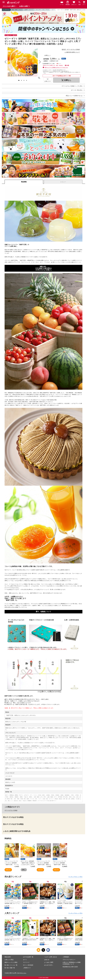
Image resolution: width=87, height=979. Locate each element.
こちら (24, 973)
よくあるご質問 (48, 962)
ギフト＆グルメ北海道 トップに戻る (72, 86)
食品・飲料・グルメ (17, 9)
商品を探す (8, 957)
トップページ (6, 9)
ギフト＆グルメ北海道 (11, 810)
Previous (6, 889)
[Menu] (3, 2)
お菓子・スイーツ (28, 9)
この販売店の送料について (72, 52)
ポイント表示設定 (28, 965)
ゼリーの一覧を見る (76, 90)
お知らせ (46, 959)
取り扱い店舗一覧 (10, 967)
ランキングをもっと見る (75, 876)
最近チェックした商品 (11, 962)
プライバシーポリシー (69, 959)
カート (25, 959)
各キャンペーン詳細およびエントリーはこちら (56, 67)
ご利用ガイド (27, 967)
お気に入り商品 (9, 959)
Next (81, 889)
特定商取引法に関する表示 (70, 966)
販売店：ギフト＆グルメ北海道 (71, 49)
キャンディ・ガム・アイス (42, 9)
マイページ (26, 962)
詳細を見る (8, 869)
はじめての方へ (48, 965)
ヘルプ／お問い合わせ (50, 957)
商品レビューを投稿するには (74, 95)
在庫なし (24, 869)
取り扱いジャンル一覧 (11, 965)
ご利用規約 (66, 957)
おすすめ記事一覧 (28, 957)
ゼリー (53, 9)
